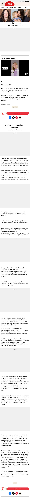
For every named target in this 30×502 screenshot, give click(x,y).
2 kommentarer (17, 113)
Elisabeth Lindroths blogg (11, 8)
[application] (15, 68)
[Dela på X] (13, 117)
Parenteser (10, 25)
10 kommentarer (18, 489)
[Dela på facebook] (10, 117)
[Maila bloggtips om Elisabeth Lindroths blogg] (20, 117)
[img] (3, 113)
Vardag (10, 130)
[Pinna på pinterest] (16, 117)
